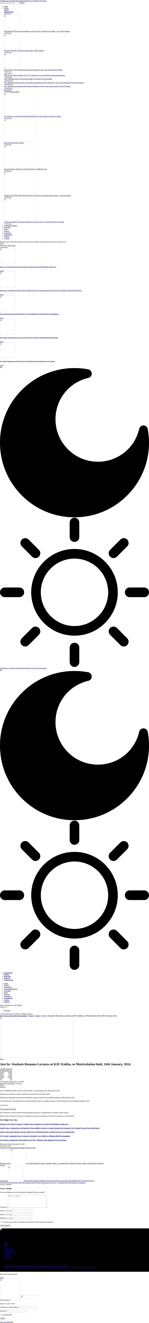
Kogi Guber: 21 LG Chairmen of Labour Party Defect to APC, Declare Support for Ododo (33, 70)
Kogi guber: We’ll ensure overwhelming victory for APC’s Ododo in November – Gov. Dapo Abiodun (37, 31)
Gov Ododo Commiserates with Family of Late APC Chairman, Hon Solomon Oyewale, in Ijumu (27, 361)
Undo (2, 1278)
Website (2, 1218)
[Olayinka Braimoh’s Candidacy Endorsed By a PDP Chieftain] (11, 49)
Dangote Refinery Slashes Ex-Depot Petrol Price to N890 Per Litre (25, 169)
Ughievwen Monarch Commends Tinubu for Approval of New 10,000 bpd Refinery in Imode (34, 222)
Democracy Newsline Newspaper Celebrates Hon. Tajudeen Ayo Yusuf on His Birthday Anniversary (28, 267)
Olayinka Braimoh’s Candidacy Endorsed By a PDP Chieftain (24, 50)
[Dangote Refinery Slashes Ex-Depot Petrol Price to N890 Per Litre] (21, 167)
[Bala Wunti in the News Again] (20, 141)
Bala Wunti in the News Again (14, 143)
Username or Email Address (9, 1307)
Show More (12, 245)
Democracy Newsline (7, 1083)
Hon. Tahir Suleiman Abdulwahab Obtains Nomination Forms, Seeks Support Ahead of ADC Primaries (37, 86)
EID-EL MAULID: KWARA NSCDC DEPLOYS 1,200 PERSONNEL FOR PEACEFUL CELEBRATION (29, 314)
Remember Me (7, 1315)
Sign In (19, 1005)
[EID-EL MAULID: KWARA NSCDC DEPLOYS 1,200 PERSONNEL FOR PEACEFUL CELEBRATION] (7, 310)
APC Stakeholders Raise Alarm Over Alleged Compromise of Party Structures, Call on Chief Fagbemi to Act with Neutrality (44, 83)
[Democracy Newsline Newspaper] (23, 1)
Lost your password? (6, 1322)
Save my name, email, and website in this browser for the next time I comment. (27, 1222)
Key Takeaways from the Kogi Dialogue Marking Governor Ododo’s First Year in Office (32, 116)
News (2, 271)
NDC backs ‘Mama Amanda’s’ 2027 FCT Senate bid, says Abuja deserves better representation (34, 75)
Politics (6, 10)
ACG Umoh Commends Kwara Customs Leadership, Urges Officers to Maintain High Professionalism (29, 337)
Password (3, 1311)
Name (2, 1211)
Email (2, 1214)
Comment (4, 1207)
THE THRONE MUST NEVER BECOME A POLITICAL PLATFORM (28, 79)
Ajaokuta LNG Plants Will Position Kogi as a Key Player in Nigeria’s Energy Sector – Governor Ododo (37, 195)
